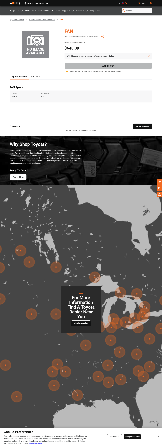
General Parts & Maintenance (42, 20)
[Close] (158, 436)
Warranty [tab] (35, 76)
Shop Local (95, 10)
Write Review (142, 126)
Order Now (18, 177)
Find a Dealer (81, 323)
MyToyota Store (17, 20)
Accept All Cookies (132, 436)
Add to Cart (108, 65)
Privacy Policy (35, 443)
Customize (114, 436)
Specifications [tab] (19, 76)
